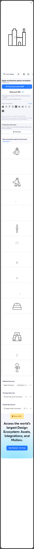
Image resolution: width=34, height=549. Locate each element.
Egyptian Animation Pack (19, 116)
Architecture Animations (24, 385)
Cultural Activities (14, 119)
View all (30, 103)
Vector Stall (6, 82)
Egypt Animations (9, 385)
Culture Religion (23, 119)
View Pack (6, 141)
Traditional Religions (22, 118)
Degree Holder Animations (13, 408)
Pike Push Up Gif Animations (14, 397)
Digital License (17, 99)
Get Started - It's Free (17, 448)
